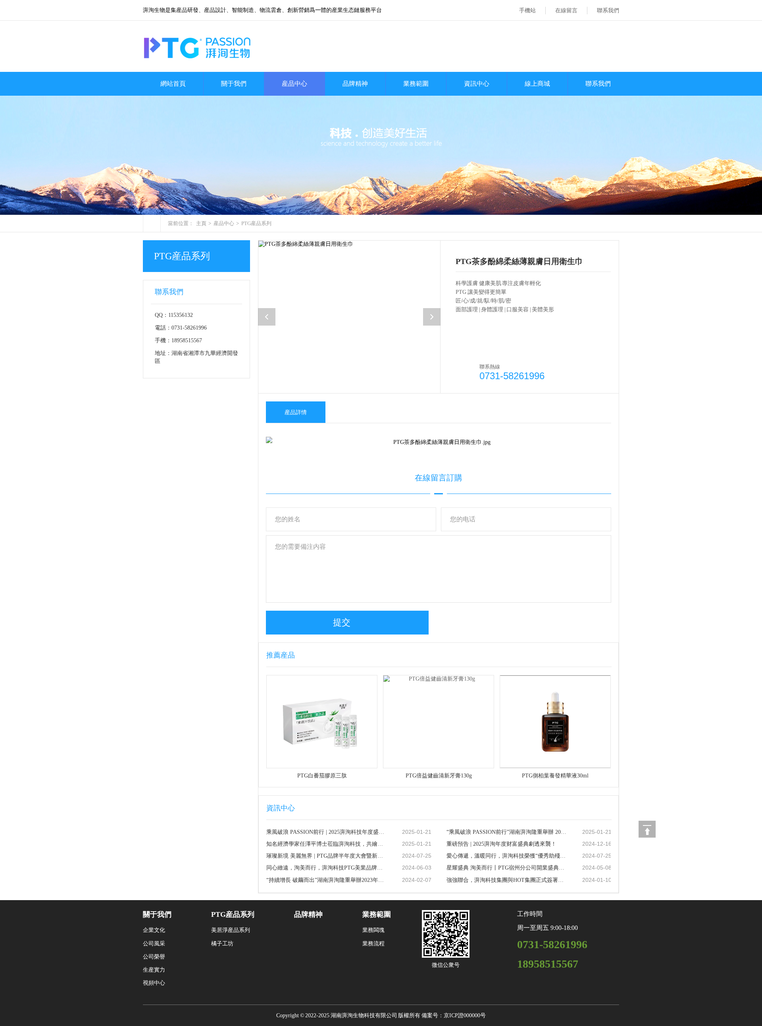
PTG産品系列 (256, 223)
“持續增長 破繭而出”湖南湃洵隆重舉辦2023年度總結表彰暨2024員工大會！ (326, 880)
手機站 (527, 11)
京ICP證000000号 (465, 1015)
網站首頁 (173, 83)
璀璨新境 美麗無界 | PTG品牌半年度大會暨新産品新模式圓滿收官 (326, 856)
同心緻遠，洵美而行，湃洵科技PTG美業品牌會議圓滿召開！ (326, 868)
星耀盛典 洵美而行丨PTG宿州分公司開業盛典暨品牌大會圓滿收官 (506, 868)
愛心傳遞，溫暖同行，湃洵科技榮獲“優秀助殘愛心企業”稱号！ (506, 856)
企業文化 (154, 930)
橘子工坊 (222, 944)
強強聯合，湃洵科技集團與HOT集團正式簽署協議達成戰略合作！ (506, 880)
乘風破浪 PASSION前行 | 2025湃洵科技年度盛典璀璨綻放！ (326, 832)
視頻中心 (154, 983)
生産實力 (154, 970)
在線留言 (566, 11)
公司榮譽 (154, 957)
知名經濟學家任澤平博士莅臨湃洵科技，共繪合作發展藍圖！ (326, 844)
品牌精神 (355, 83)
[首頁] (152, 223)
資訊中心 (476, 83)
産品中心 (294, 83)
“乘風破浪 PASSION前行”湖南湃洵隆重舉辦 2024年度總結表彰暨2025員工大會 (506, 832)
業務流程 (373, 944)
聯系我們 (608, 11)
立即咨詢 (490, 350)
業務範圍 (416, 83)
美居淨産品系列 (230, 930)
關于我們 (233, 83)
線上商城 (537, 83)
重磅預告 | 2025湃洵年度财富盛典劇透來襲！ (501, 844)
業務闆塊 (373, 930)
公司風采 (154, 944)
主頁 (201, 223)
